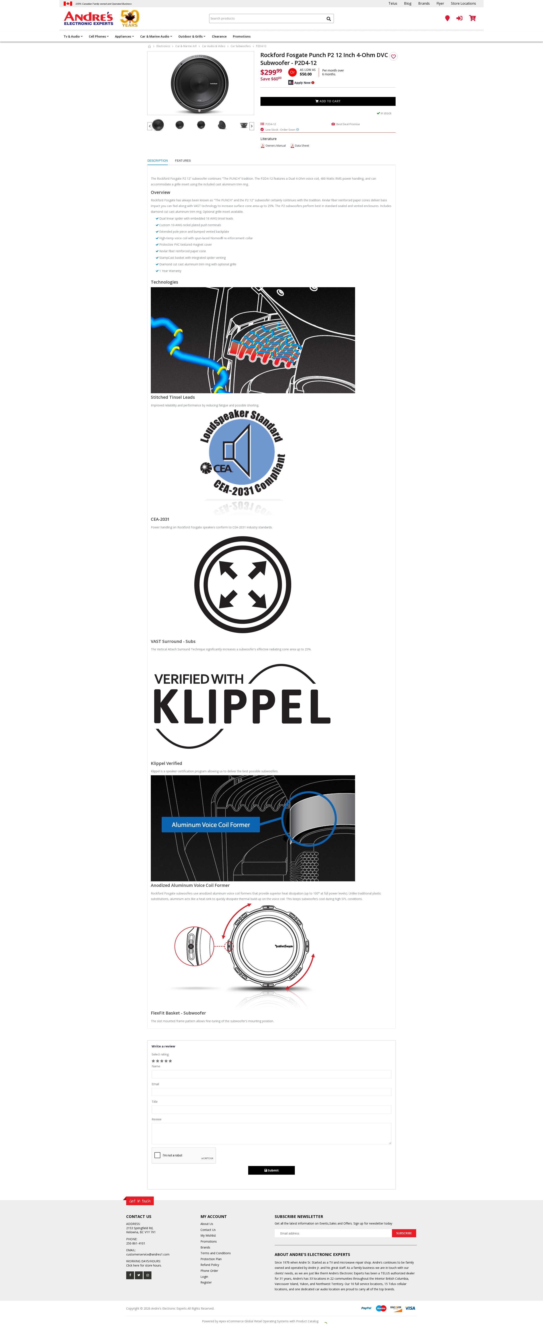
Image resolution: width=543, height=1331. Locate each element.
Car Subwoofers (241, 46)
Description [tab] (157, 160)
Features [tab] (183, 160)
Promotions (242, 36)
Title (155, 1102)
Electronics (163, 46)
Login (204, 1277)
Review (156, 1119)
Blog (407, 3)
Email (155, 1084)
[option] (201, 83)
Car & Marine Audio (154, 36)
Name (156, 1066)
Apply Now (302, 83)
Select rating (160, 1054)
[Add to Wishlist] (393, 56)
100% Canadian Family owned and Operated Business (104, 4)
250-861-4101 (135, 1243)
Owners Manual (276, 145)
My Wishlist (208, 1235)
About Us (206, 1224)
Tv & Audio (72, 36)
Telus (392, 3)
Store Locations (463, 3)
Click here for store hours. (144, 1265)
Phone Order (209, 1271)
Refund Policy (209, 1265)
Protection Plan (211, 1259)
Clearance (219, 36)
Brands (424, 3)
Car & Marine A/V (186, 46)
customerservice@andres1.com (147, 1254)
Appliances (123, 36)
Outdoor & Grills (190, 36)
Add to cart (330, 101)
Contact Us (208, 1230)
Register (206, 1282)
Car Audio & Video (213, 46)
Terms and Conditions (215, 1253)
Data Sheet (302, 145)
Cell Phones (97, 36)
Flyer (440, 3)
